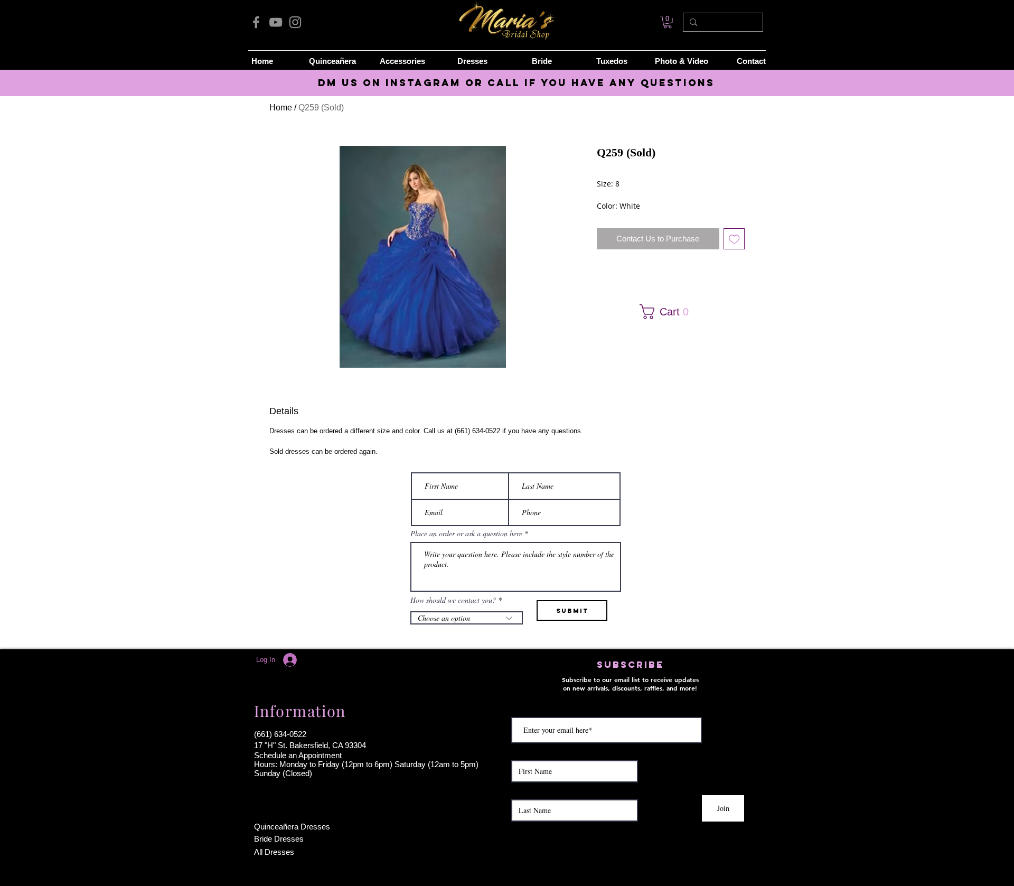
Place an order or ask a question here (466, 533)
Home (280, 107)
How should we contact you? (453, 600)
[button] (667, 311)
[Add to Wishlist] (734, 239)
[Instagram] (295, 22)
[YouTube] (276, 22)
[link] (667, 22)
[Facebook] (256, 22)
